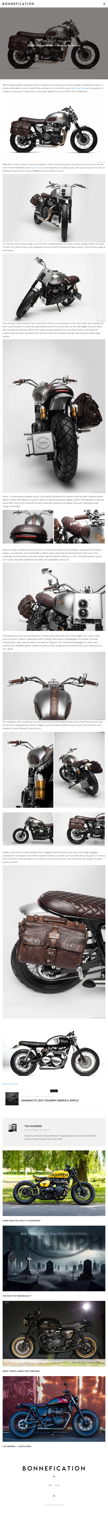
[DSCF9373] (12, 1098)
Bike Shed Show (78, 88)
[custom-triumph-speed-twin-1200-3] (54, 1334)
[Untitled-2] (54, 1258)
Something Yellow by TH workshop (21, 1220)
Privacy (57, 1485)
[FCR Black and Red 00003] (54, 1409)
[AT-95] (54, 1183)
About (50, 1485)
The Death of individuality (17, 1296)
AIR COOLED (42, 41)
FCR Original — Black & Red (17, 1446)
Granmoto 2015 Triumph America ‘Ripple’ (50, 1100)
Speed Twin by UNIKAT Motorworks (21, 1371)
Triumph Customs (63, 41)
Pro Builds (52, 41)
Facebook (13, 1083)
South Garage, (37, 167)
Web (5, 1083)
